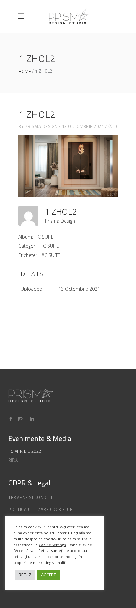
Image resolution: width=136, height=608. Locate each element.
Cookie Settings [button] (52, 544)
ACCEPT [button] (48, 575)
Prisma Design (41, 126)
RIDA (13, 460)
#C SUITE (50, 255)
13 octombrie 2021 (83, 126)
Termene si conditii (30, 497)
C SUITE (46, 237)
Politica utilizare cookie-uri (41, 509)
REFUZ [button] (25, 575)
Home (24, 71)
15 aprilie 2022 (24, 451)
